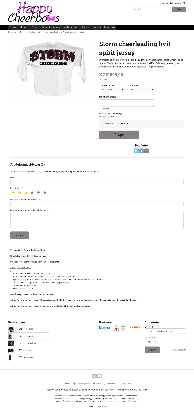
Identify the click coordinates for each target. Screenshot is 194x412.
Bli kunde (24, 27)
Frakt (67, 383)
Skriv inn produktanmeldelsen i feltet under (29, 210)
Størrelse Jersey (106, 85)
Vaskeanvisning (71, 27)
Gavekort (86, 27)
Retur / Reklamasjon (51, 27)
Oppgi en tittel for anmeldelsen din (25, 199)
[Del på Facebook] (141, 150)
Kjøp (121, 135)
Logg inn (97, 27)
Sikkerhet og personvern (105, 383)
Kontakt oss (109, 27)
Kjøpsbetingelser (81, 383)
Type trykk (133, 85)
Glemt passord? (179, 350)
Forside (13, 27)
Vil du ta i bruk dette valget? (111, 113)
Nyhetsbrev (125, 383)
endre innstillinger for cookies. (125, 401)
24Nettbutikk (102, 406)
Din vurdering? (16, 188)
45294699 (110, 389)
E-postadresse (151, 327)
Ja (104, 117)
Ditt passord (150, 337)
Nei (112, 117)
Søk (179, 9)
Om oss (35, 27)
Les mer (105, 401)
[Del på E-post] (146, 150)
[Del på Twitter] (136, 150)
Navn (12, 177)
